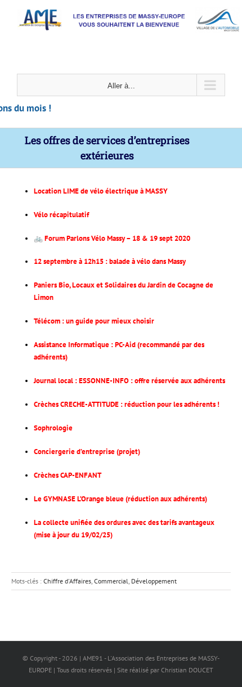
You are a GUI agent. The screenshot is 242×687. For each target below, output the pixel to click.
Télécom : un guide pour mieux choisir (94, 321)
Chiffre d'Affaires (67, 581)
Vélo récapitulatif (61, 214)
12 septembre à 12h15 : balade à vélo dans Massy (110, 261)
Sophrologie (53, 428)
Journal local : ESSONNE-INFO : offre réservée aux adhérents (129, 380)
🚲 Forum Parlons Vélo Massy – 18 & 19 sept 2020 (112, 238)
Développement (154, 581)
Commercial (111, 581)
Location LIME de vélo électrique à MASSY (101, 191)
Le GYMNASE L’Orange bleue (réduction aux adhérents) (120, 499)
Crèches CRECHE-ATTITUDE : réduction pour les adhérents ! (126, 404)
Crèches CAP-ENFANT (67, 475)
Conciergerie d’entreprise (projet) (87, 451)
